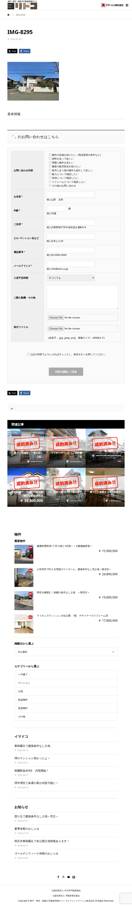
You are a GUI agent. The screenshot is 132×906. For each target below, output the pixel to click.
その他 (21, 716)
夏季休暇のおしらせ (26, 829)
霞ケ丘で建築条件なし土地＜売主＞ (36, 816)
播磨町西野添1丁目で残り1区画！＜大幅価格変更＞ (64, 546)
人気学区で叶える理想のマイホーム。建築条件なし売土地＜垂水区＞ (74, 569)
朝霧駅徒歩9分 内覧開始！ (31, 770)
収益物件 (23, 699)
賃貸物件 (23, 708)
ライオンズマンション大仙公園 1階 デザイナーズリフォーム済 (72, 615)
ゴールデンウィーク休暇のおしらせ (36, 853)
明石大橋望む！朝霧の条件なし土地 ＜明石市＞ (63, 592)
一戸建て (23, 674)
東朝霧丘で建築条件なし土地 (32, 746)
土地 (20, 691)
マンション (24, 682)
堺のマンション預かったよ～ (32, 758)
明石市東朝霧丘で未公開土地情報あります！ (41, 841)
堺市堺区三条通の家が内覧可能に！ (36, 783)
